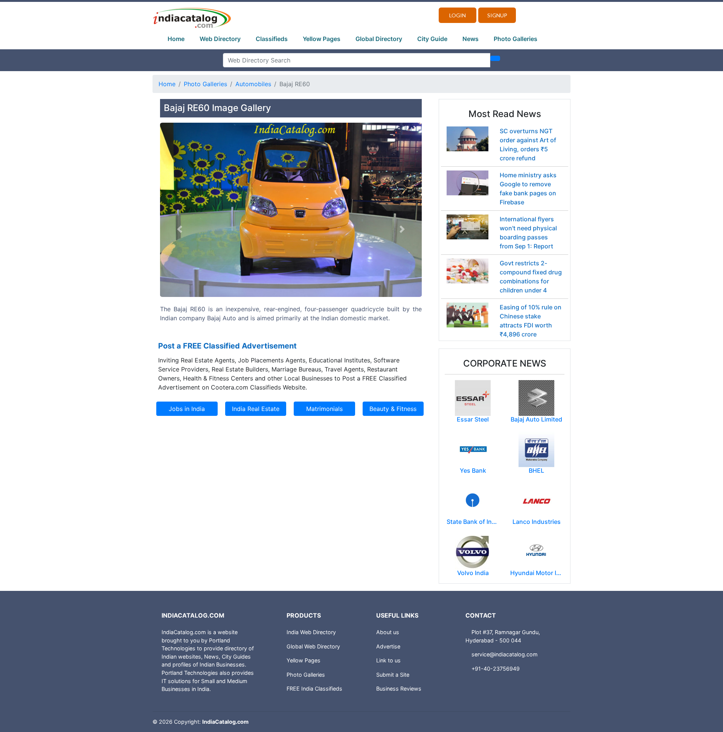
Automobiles (253, 84)
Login (457, 15)
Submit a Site (392, 674)
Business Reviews (398, 688)
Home (176, 39)
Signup (497, 15)
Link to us (388, 660)
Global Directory (378, 39)
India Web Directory (311, 632)
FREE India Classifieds (314, 688)
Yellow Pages (321, 39)
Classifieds (272, 39)
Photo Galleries (515, 39)
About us (387, 632)
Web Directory (220, 39)
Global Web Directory (313, 646)
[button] (179, 229)
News (470, 39)
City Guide (432, 39)
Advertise (388, 646)
